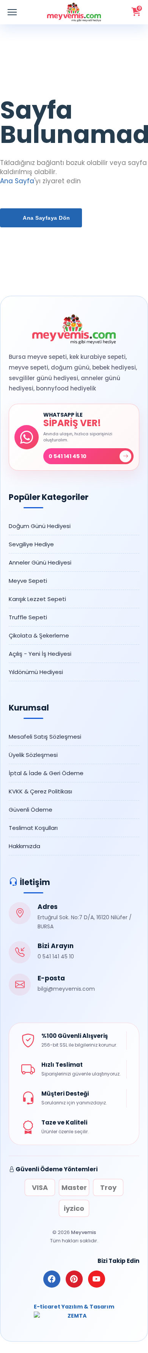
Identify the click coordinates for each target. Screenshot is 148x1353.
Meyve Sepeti (28, 581)
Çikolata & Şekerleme (39, 635)
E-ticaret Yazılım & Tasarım (74, 1306)
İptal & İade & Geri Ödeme (46, 773)
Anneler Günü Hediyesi (40, 562)
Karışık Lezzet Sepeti (37, 599)
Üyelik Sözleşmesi (33, 755)
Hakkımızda (24, 846)
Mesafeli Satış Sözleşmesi (45, 737)
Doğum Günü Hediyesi (40, 526)
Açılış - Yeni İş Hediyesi (40, 654)
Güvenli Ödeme (30, 810)
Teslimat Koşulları (33, 828)
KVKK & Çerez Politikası (40, 791)
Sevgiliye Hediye (31, 544)
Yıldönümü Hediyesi (36, 672)
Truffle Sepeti (28, 617)
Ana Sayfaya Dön (45, 218)
